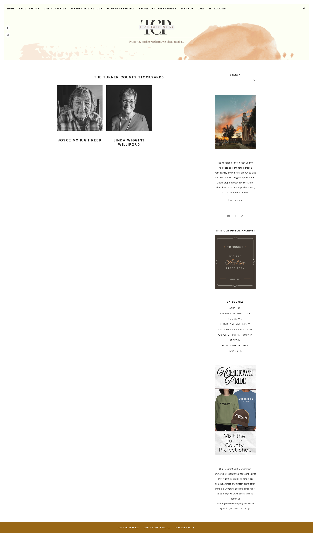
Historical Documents (235, 324)
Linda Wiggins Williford (129, 142)
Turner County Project (156, 31)
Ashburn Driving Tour (235, 313)
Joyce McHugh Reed (80, 140)
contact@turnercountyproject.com (234, 503)
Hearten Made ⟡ (184, 528)
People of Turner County (235, 335)
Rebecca (235, 340)
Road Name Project (235, 345)
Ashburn (235, 308)
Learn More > (235, 200)
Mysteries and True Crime (235, 329)
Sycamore (235, 351)
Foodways (235, 318)
